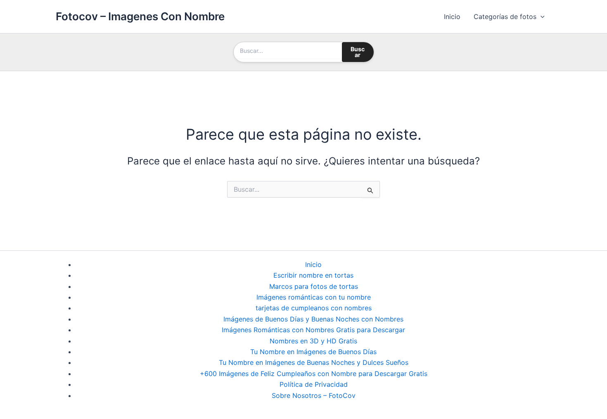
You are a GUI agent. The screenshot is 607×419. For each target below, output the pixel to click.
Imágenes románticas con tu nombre (313, 297)
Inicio (452, 16)
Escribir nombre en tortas (313, 275)
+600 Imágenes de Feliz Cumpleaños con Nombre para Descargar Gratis (313, 373)
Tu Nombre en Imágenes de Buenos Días (313, 352)
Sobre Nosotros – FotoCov (314, 395)
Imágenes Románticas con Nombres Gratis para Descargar (313, 330)
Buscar (358, 51)
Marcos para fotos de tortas (313, 286)
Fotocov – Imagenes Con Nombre (140, 16)
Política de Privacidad (314, 384)
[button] (540, 16)
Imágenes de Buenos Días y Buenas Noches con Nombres (313, 319)
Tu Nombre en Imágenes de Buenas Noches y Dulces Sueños (313, 362)
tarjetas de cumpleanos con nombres (314, 308)
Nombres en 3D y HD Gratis (313, 341)
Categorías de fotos (505, 16)
